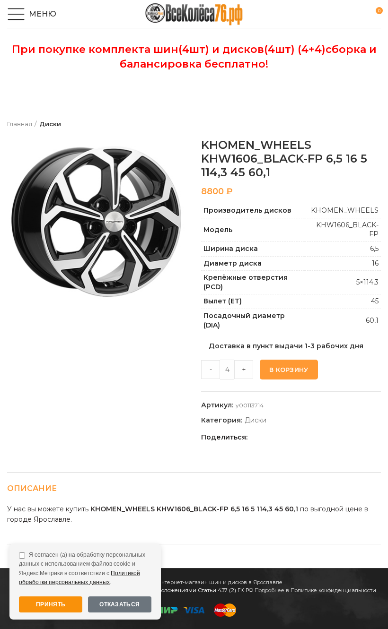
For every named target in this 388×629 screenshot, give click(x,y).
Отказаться (119, 604)
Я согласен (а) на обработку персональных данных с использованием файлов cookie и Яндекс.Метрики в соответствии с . (82, 568)
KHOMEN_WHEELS (345, 210)
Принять (50, 604)
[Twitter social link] (268, 437)
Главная (19, 124)
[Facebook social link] (257, 437)
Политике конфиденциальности (333, 590)
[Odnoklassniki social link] (278, 437)
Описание (32, 488)
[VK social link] (300, 437)
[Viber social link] (322, 437)
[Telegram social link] (311, 437)
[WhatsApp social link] (289, 437)
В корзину (289, 369)
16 (375, 263)
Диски (50, 124)
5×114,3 (367, 282)
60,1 (372, 320)
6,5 (374, 248)
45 (375, 301)
